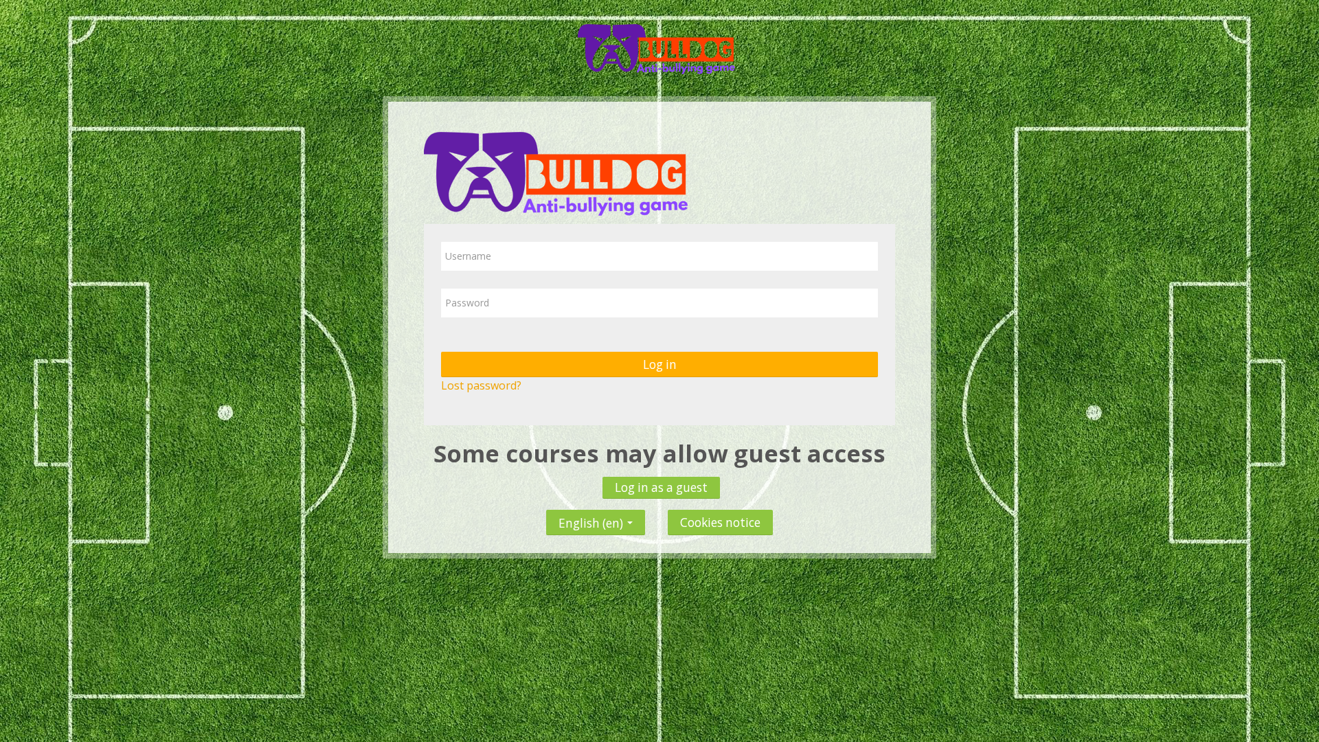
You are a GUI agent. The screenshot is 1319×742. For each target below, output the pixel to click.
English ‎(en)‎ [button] (592, 519)
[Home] (659, 46)
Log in (660, 364)
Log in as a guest (661, 487)
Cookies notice (720, 522)
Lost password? (481, 385)
